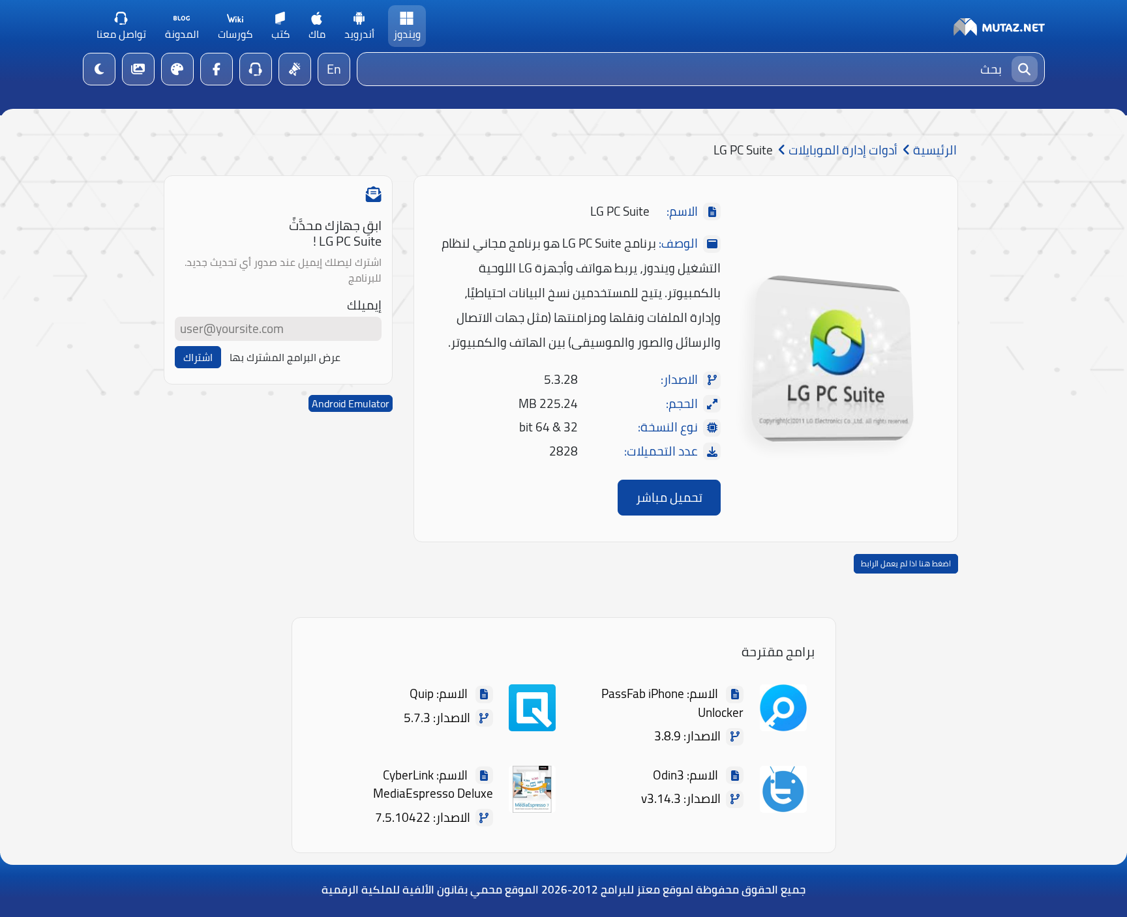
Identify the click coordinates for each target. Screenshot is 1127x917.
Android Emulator (350, 403)
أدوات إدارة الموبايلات (841, 150)
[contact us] (255, 69)
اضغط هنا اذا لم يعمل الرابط (906, 563)
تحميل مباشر (669, 497)
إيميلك (364, 305)
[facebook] (216, 69)
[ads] (294, 69)
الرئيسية (933, 150)
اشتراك (198, 357)
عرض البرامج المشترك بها (285, 357)
